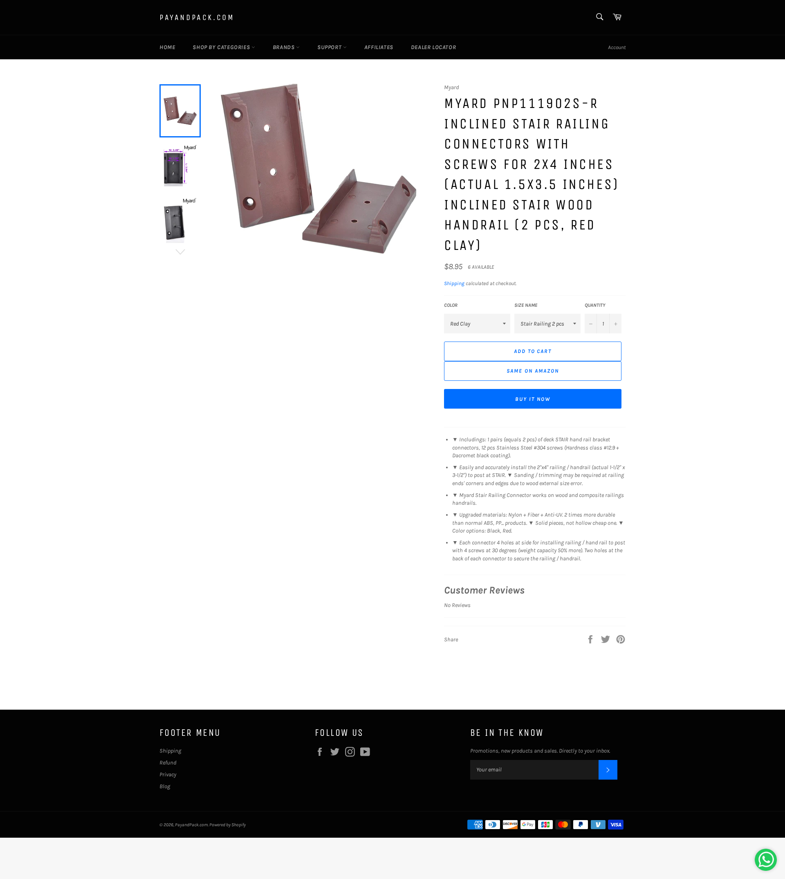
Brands (284, 47)
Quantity (595, 305)
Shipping (454, 283)
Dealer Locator (433, 47)
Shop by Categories (222, 47)
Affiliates (378, 47)
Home (167, 47)
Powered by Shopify (227, 824)
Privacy (167, 774)
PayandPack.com (196, 17)
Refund (167, 762)
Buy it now (532, 399)
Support (330, 47)
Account (617, 47)
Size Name (525, 305)
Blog (164, 786)
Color (451, 305)
